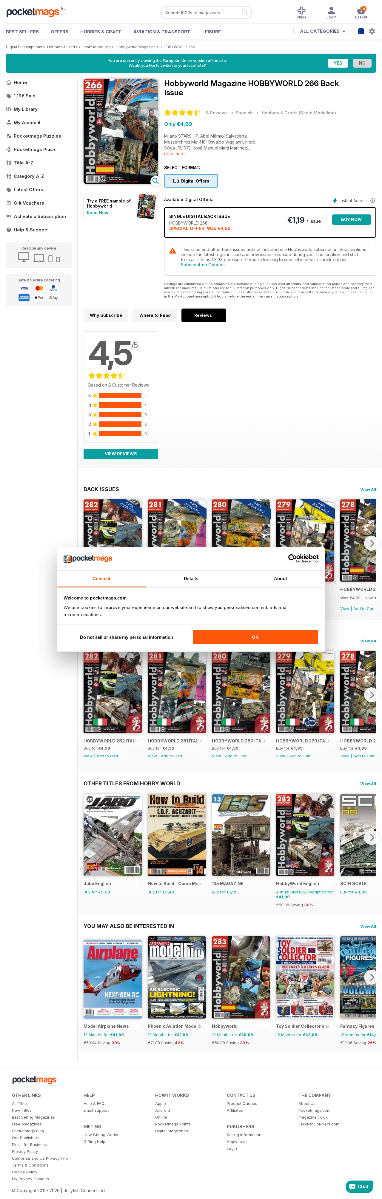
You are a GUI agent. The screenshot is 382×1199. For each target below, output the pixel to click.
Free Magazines (27, 1124)
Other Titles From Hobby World (132, 783)
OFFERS (59, 32)
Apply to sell (238, 1141)
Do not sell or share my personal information (126, 637)
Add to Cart (364, 608)
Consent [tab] (101, 578)
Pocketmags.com (314, 1110)
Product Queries (242, 1103)
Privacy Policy (25, 1151)
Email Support (96, 1110)
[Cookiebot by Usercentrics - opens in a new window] (293, 558)
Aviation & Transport (161, 32)
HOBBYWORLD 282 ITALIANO (111, 740)
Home (20, 82)
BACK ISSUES (101, 489)
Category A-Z (29, 176)
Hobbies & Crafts (62, 47)
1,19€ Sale (25, 96)
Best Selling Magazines (33, 1117)
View (344, 608)
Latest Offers (28, 189)
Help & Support (31, 230)
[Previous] (88, 543)
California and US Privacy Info (40, 1158)
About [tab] (280, 578)
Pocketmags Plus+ (35, 149)
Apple (160, 1103)
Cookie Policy (24, 1172)
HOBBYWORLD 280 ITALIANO (239, 740)
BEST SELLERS (22, 32)
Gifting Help (94, 1141)
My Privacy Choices (30, 1178)
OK (255, 637)
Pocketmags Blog (28, 1130)
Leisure (211, 32)
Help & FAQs (95, 1103)
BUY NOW (351, 219)
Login (232, 1148)
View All (368, 489)
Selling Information (244, 1134)
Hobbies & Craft (100, 32)
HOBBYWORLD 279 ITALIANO (303, 740)
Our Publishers (25, 1137)
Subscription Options (203, 264)
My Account (27, 122)
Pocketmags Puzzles (37, 136)
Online (161, 1117)
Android (162, 1110)
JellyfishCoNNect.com (318, 1124)
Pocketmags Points (173, 1124)
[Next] (371, 543)
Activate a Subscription (40, 216)
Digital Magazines (171, 1130)
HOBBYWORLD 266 (178, 47)
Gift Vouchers (29, 203)
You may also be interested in (129, 926)
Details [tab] (191, 578)
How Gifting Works (101, 1134)
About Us (306, 1103)
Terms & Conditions (30, 1165)
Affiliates (235, 1110)
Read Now (97, 212)
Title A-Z (23, 163)
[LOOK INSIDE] (121, 182)
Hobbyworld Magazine (136, 47)
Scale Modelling (96, 47)
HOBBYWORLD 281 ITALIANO (175, 740)
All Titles (20, 1103)
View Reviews (121, 453)
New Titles (22, 1110)
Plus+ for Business (29, 1144)
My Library (26, 109)
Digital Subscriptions (24, 47)
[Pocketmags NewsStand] (36, 12)
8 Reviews (217, 112)
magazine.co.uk (313, 1117)
